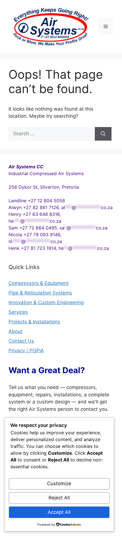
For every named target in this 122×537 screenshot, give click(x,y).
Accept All (59, 512)
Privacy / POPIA (26, 350)
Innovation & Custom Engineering (46, 302)
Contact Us (21, 341)
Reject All (59, 498)
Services (18, 312)
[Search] (103, 134)
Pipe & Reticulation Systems (40, 293)
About (15, 331)
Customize (59, 483)
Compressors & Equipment (39, 283)
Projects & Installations (34, 322)
